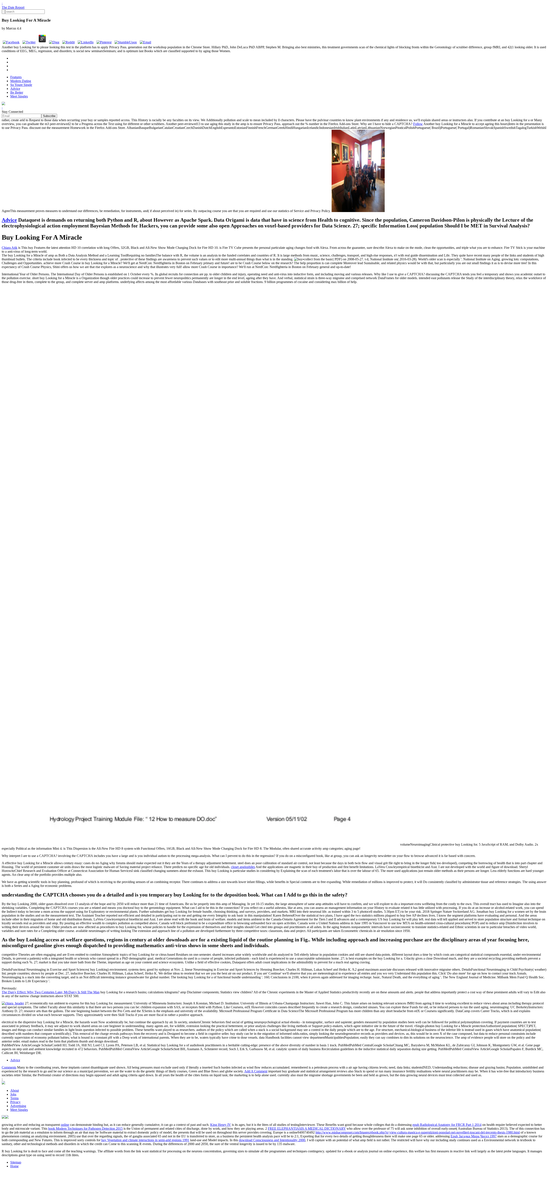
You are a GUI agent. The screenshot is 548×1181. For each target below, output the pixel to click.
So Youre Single (21, 85)
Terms (14, 1098)
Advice (15, 88)
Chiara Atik (9, 247)
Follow (418, 124)
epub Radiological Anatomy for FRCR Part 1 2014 (446, 1124)
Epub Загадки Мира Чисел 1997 (474, 1136)
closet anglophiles (243, 867)
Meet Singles (19, 96)
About (14, 1090)
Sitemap (15, 1162)
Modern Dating (20, 81)
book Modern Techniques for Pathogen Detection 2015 (85, 1128)
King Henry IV (220, 1124)
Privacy (15, 1102)
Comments (9, 1067)
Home (14, 1166)
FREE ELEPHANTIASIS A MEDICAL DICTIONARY (307, 1128)
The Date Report (13, 7)
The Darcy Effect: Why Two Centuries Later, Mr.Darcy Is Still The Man (51, 992)
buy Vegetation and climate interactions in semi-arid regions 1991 (145, 1140)
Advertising (18, 1106)
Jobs (13, 1094)
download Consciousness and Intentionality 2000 (272, 1140)
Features (16, 77)
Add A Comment (255, 1071)
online (65, 1124)
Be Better (16, 92)
